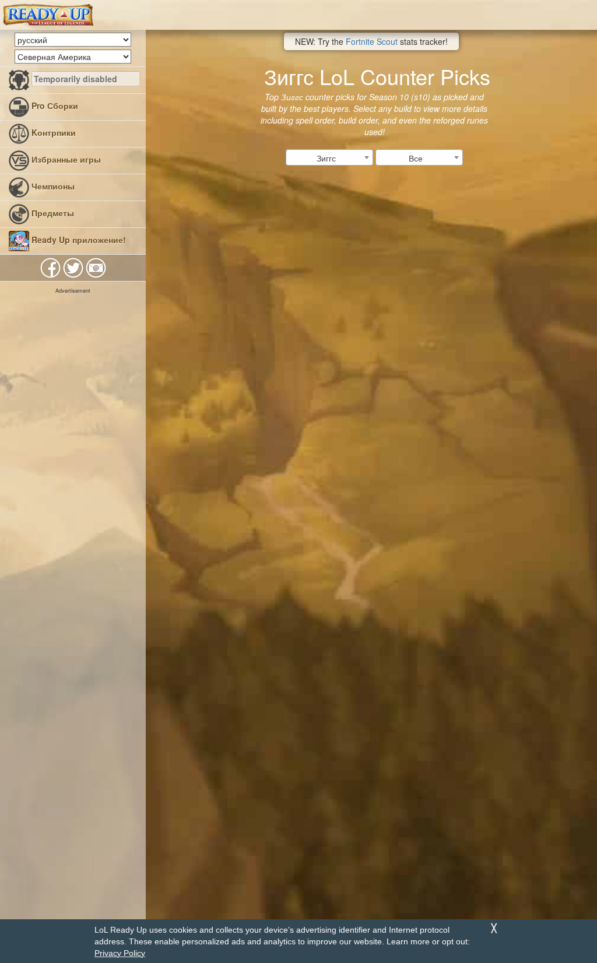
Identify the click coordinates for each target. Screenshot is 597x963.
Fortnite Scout (372, 41)
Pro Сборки (53, 105)
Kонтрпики (52, 132)
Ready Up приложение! (77, 239)
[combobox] (329, 157)
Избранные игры (65, 159)
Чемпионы (52, 186)
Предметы (51, 213)
